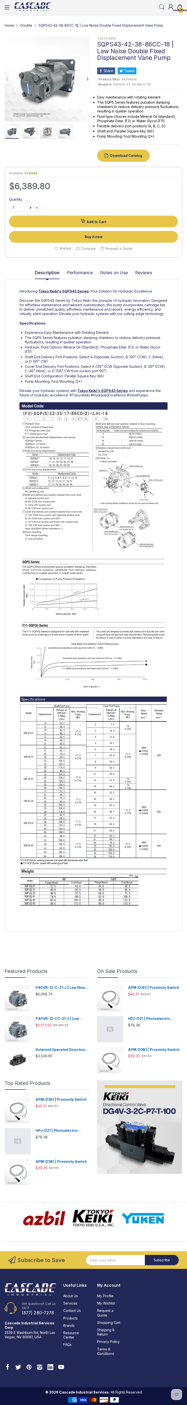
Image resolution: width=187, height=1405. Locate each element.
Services (70, 1303)
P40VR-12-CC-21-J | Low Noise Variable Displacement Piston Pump (61, 1018)
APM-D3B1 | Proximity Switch (153, 1049)
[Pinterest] (29, 1367)
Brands (69, 1325)
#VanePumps (137, 395)
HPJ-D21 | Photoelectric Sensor (149, 1018)
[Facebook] (7, 1367)
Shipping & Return (105, 1332)
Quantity (15, 199)
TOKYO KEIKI (106, 38)
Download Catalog (126, 155)
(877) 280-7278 (38, 1312)
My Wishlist (106, 1303)
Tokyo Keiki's (49, 291)
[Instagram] (40, 1367)
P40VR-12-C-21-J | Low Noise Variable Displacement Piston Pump (62, 987)
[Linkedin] (50, 1367)
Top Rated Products (27, 1083)
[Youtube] (61, 1367)
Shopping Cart (108, 1322)
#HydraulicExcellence (108, 395)
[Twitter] (18, 1367)
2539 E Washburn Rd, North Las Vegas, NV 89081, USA (30, 1334)
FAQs (67, 1344)
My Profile (105, 1296)
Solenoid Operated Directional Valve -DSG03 (62, 1049)
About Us (70, 1296)
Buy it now (94, 237)
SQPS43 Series (75, 291)
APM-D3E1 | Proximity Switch (153, 987)
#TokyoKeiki (80, 395)
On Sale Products (117, 971)
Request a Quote (105, 1312)
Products (70, 1318)
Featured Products (26, 971)
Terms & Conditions (105, 1351)
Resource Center (71, 1335)
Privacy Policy (108, 1342)
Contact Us (72, 1310)
